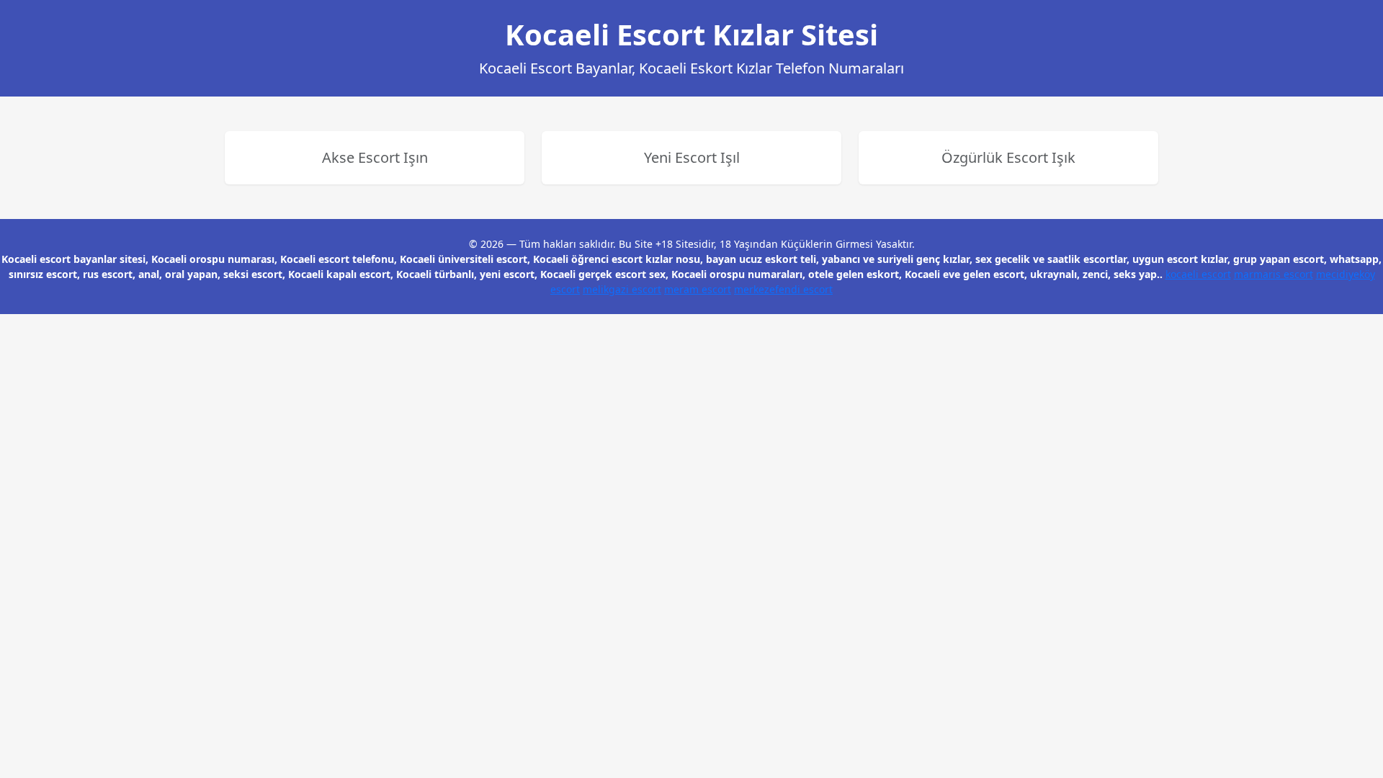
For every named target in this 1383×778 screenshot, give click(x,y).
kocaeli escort (1198, 274)
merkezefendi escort (783, 289)
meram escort (697, 289)
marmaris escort (1273, 274)
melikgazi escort (622, 289)
